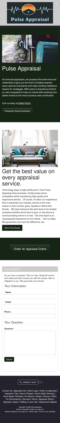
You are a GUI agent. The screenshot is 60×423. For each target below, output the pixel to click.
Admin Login (33, 411)
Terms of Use (43, 411)
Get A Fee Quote (12, 227)
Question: (9, 328)
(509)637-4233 (29, 382)
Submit (9, 359)
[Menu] (56, 3)
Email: (7, 302)
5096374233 (24, 103)
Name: (8, 292)
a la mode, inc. (23, 411)
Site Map (52, 411)
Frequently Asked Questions (17, 110)
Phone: (7, 311)
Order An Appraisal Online (30, 249)
